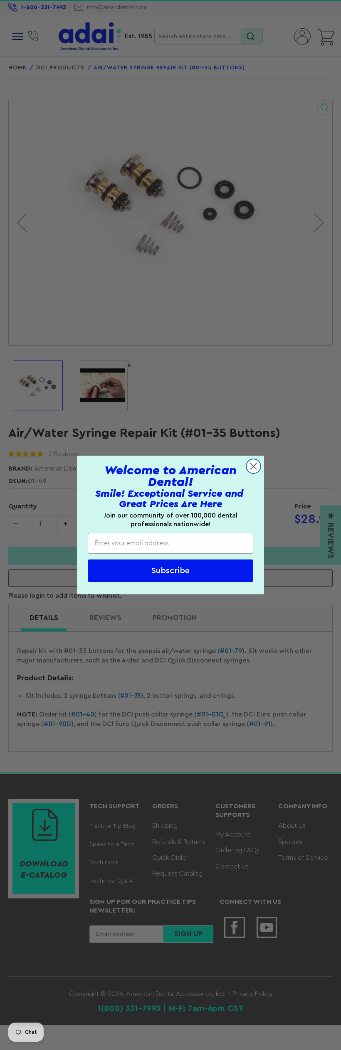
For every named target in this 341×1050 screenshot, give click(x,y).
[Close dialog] (253, 466)
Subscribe (170, 571)
